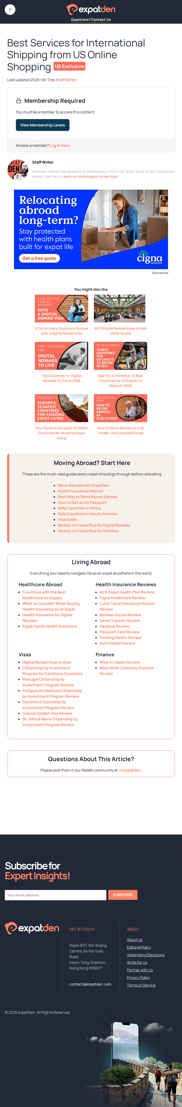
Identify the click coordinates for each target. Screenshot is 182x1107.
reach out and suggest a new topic (90, 176)
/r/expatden (129, 770)
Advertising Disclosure (145, 954)
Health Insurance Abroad (80, 491)
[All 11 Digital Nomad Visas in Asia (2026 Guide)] (119, 321)
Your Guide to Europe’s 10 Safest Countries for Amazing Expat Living (61, 433)
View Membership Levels (42, 125)
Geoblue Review (114, 626)
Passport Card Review (120, 631)
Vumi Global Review (117, 643)
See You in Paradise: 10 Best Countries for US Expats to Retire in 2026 (120, 380)
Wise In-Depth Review (120, 662)
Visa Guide (67, 519)
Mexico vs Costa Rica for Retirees (88, 530)
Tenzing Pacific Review (120, 637)
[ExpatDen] (91, 9)
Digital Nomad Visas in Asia (47, 662)
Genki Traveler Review (120, 620)
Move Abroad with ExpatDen (83, 485)
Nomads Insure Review (120, 614)
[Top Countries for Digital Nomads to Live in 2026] (61, 368)
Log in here (60, 145)
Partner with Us (140, 970)
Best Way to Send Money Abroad (87, 496)
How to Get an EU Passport (82, 502)
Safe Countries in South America (87, 513)
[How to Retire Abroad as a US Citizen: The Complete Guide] (120, 420)
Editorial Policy (139, 947)
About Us (134, 939)
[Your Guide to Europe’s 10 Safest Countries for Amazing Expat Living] (61, 420)
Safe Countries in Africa (79, 508)
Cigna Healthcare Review (123, 597)
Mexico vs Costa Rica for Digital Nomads (94, 525)
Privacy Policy (138, 977)
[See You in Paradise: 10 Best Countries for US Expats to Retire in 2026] (120, 368)
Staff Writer (43, 162)
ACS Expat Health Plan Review (127, 592)
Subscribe (123, 894)
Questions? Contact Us (91, 19)
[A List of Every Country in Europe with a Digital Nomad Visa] (61, 321)
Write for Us (137, 962)
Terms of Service (141, 985)
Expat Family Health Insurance (50, 626)
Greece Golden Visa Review (48, 713)
